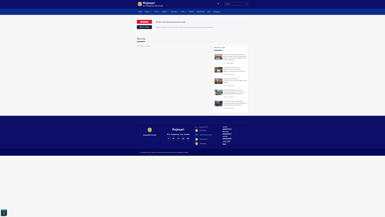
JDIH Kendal (202, 139)
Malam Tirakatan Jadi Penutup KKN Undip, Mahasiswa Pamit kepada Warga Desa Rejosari (184, 27)
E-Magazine (217, 12)
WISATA (191, 12)
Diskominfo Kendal (205, 135)
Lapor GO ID (204, 127)
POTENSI (174, 12)
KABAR (164, 12)
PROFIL (147, 12)
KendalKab (202, 130)
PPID (183, 12)
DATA (156, 12)
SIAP (208, 12)
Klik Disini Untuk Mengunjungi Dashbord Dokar (170, 22)
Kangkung (202, 143)
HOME (140, 12)
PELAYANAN (201, 12)
